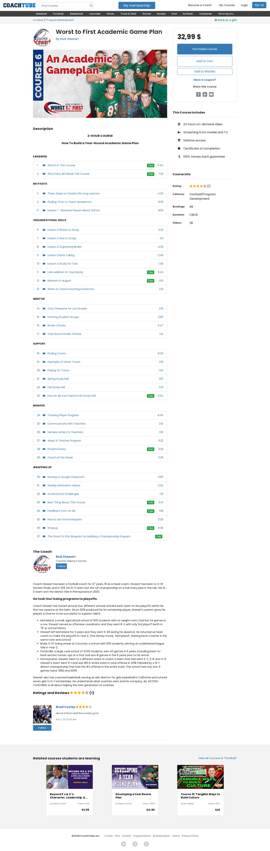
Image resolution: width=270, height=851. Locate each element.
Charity (126, 836)
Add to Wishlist (204, 71)
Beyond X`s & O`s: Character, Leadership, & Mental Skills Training (67, 796)
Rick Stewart (66, 557)
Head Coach (59, 803)
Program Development (60, 20)
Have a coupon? (205, 80)
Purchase (204, 49)
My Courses (227, 5)
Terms (176, 836)
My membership (137, 5)
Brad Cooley (66, 707)
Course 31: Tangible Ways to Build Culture (200, 796)
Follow (61, 566)
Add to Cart (204, 61)
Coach (108, 836)
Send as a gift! (227, 20)
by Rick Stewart (67, 39)
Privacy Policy (190, 836)
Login (244, 5)
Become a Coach (200, 5)
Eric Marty (189, 803)
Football (38, 20)
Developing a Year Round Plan (133, 796)
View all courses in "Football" (217, 758)
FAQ (117, 836)
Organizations (142, 836)
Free (150, 165)
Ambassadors (161, 836)
